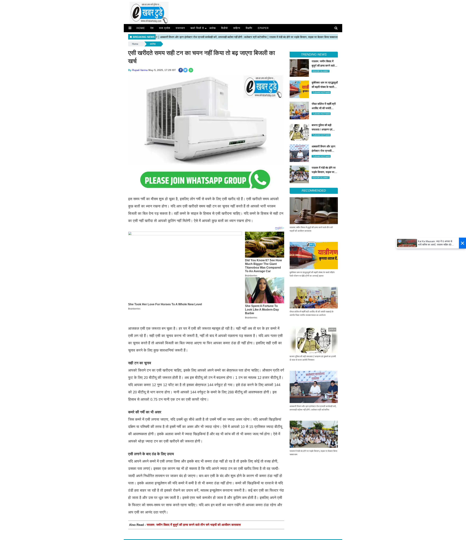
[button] (130, 28)
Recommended (314, 190)
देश (152, 28)
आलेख (212, 28)
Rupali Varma (140, 70)
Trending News (314, 54)
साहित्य (236, 28)
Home (141, 28)
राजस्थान (180, 28)
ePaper (263, 28)
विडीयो (224, 28)
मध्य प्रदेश (164, 28)
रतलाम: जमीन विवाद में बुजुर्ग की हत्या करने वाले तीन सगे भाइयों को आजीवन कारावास (194, 525)
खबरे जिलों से (197, 28)
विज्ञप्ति (249, 28)
